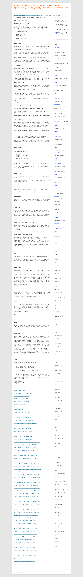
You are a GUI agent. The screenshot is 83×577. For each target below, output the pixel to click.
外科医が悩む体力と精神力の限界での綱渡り (22, 412)
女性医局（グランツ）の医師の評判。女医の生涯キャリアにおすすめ (26, 463)
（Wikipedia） (56, 196)
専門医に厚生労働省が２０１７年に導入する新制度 (23, 393)
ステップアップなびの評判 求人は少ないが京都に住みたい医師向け (26, 474)
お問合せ (55, 546)
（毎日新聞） (56, 217)
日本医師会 (20, 381)
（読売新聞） (56, 212)
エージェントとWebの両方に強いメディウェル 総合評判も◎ (25, 536)
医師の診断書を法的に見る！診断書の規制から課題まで (24, 431)
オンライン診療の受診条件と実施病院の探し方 (22, 517)
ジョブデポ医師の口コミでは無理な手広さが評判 (23, 417)
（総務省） (56, 60)
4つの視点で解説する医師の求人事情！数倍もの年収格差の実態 (25, 423)
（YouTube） (56, 223)
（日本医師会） (57, 67)
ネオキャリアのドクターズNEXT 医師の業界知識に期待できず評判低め (27, 498)
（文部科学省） (57, 98)
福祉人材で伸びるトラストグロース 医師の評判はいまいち (25, 544)
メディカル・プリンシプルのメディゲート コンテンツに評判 (25, 550)
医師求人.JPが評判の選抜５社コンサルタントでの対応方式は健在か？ (26, 455)
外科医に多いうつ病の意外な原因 (20, 404)
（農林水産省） (57, 104)
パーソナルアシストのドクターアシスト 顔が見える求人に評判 (25, 555)
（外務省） (56, 87)
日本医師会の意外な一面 (18, 409)
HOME (15, 20)
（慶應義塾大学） (57, 152)
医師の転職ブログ (17, 558)
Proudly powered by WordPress (19, 572)
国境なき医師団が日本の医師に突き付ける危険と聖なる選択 (25, 406)
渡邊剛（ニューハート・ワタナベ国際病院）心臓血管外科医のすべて (26, 509)
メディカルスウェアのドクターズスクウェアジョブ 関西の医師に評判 (27, 504)
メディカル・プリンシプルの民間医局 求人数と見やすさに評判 (25, 520)
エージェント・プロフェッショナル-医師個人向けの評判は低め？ (26, 425)
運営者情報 (56, 538)
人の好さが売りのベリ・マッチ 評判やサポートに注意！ (24, 531)
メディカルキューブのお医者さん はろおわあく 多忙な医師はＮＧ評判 (27, 442)
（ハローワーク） (57, 179)
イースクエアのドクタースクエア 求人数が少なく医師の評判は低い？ (27, 485)
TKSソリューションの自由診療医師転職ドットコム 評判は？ (25, 539)
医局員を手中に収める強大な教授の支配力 (21, 396)
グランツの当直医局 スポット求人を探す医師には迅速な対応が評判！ (27, 488)
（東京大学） (56, 158)
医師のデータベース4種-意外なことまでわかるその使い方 (24, 428)
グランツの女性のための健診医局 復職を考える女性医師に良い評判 (26, 466)
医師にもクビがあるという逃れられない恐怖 (22, 401)
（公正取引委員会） (57, 163)
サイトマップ (56, 541)
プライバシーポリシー (58, 543)
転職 (19, 20)
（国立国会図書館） (57, 136)
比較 (26, 20)
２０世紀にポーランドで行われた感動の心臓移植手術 (23, 420)
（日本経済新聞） (57, 201)
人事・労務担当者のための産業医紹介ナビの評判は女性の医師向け (26, 471)
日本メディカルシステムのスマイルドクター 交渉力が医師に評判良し (27, 477)
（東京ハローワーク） (58, 185)
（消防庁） (56, 169)
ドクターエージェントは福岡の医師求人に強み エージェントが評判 (26, 496)
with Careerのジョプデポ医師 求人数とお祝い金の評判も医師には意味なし (27, 469)
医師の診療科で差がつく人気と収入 (20, 390)
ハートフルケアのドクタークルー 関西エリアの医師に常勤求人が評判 (27, 501)
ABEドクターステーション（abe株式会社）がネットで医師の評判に (26, 447)
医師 (23, 20)
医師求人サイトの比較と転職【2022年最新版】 (21, 12)
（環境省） (56, 125)
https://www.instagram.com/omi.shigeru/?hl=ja (26, 383)
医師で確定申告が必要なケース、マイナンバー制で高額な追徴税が (26, 515)
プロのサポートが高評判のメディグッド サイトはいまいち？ (25, 534)
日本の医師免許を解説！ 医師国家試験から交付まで (23, 439)
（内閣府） (56, 75)
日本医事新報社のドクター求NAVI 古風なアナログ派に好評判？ (25, 542)
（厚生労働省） (57, 47)
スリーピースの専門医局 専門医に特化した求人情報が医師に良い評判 (27, 482)
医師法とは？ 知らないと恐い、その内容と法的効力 (23, 436)
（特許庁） (56, 174)
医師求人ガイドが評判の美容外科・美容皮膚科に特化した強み (25, 458)
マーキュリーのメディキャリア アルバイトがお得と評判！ (25, 547)
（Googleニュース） (57, 228)
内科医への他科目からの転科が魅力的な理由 (22, 415)
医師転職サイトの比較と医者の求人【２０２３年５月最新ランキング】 (38, 5)
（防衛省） (56, 131)
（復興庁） (56, 82)
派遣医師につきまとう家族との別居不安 (21, 398)
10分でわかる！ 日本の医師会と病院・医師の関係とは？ (24, 561)
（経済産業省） (57, 110)
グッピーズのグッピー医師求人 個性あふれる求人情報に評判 (25, 523)
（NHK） (55, 190)
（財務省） (56, 93)
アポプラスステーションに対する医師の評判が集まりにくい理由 (25, 450)
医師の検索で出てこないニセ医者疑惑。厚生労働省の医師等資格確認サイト (27, 512)
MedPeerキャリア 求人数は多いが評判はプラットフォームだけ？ (26, 528)
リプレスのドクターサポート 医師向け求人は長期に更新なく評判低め (27, 493)
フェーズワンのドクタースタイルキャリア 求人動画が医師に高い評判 (27, 490)
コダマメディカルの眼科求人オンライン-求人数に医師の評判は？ (26, 444)
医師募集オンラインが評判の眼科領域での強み (22, 452)
